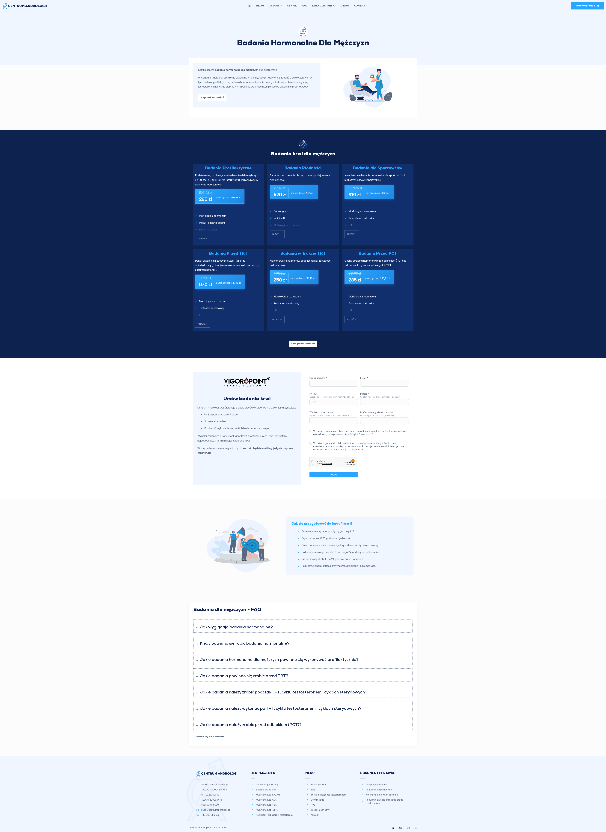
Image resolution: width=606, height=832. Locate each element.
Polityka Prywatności (360, 434)
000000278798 (218, 789)
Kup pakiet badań (212, 97)
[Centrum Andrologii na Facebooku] (400, 827)
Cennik (292, 6)
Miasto (364, 393)
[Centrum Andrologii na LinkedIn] (393, 827)
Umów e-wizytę (587, 6)
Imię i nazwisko (318, 378)
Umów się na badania (210, 736)
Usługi (274, 6)
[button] (303, 626)
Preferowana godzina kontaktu (377, 412)
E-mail (364, 378)
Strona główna (250, 5)
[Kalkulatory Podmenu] (334, 6)
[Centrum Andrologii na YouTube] (416, 827)
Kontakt (360, 6)
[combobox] (313, 402)
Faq (304, 6)
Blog (260, 6)
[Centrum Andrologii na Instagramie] (408, 827)
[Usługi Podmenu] (281, 6)
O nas (344, 6)
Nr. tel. (313, 393)
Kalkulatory (322, 6)
